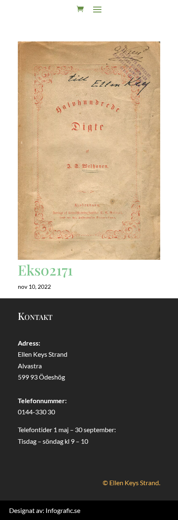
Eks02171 (45, 269)
